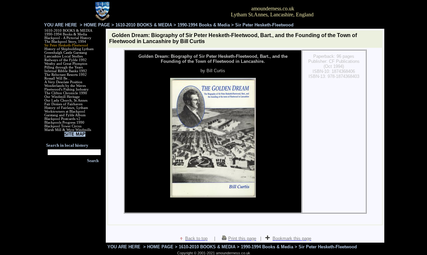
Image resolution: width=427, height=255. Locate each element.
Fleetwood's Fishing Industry (66, 89)
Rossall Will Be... (57, 78)
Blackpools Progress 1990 (64, 122)
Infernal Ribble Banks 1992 (65, 71)
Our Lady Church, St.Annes (65, 100)
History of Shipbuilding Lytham (69, 49)
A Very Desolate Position (63, 82)
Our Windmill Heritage (62, 97)
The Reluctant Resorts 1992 (65, 75)
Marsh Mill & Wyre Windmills (67, 130)
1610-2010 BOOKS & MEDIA (143, 24)
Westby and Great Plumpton (65, 64)
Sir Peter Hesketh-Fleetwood (66, 45)
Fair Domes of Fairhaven (63, 104)
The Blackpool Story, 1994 (65, 41)
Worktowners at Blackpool (64, 111)
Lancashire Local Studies (63, 56)
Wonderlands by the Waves (65, 86)
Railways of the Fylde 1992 (65, 60)
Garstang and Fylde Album (65, 115)
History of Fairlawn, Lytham (66, 108)
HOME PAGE (97, 24)
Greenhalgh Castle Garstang (65, 52)
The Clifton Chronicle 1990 (65, 93)
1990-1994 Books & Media (203, 24)
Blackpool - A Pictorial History (67, 38)
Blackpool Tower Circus (62, 126)
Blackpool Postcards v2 (62, 119)
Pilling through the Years (63, 67)
